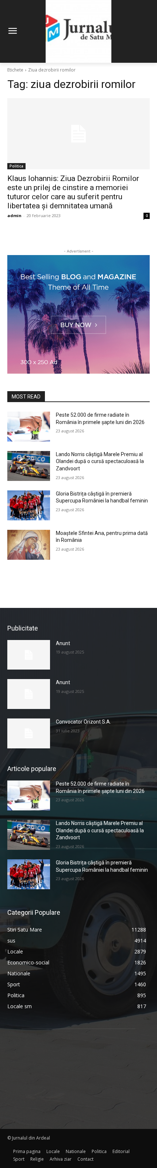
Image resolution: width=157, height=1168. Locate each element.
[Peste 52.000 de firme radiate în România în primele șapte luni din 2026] (28, 427)
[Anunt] (28, 655)
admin (14, 215)
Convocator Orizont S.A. (83, 722)
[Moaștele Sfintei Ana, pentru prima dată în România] (28, 545)
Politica (16, 166)
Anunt (63, 643)
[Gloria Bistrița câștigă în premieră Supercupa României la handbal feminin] (28, 505)
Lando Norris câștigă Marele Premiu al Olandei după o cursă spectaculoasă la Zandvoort (100, 461)
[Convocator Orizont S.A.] (28, 733)
